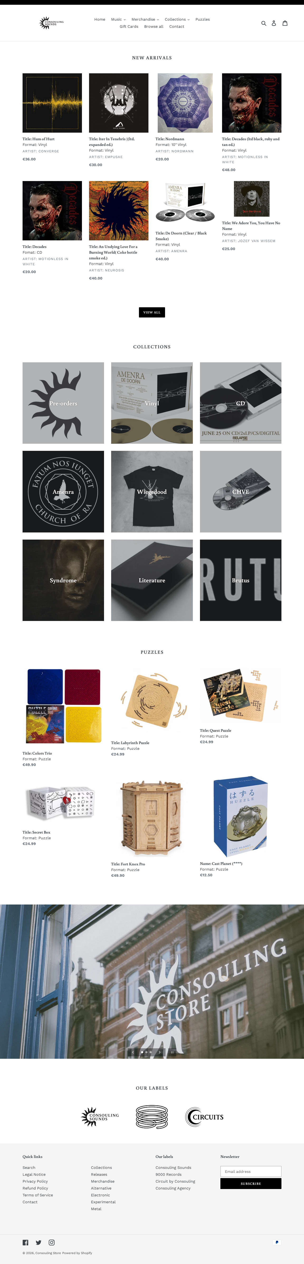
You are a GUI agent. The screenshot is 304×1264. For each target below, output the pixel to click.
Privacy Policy (35, 1181)
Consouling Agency (173, 1188)
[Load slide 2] (146, 1052)
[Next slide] (160, 1052)
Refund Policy (35, 1188)
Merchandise (102, 1181)
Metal (96, 1209)
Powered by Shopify (77, 1253)
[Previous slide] (133, 1052)
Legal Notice (34, 1174)
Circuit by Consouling (175, 1181)
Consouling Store (48, 1253)
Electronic (100, 1195)
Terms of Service (38, 1195)
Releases (99, 1174)
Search (29, 1167)
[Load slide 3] (151, 1052)
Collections (101, 1167)
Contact (30, 1202)
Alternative (101, 1188)
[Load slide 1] (142, 1052)
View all (152, 312)
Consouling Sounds (173, 1167)
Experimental (103, 1202)
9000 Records (168, 1174)
